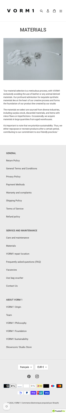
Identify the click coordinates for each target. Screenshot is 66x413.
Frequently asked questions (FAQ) (23, 262)
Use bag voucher (14, 278)
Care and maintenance (17, 237)
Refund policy (13, 216)
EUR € (40, 367)
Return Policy (13, 160)
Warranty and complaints (19, 192)
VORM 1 (17, 403)
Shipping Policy (14, 200)
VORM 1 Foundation (16, 331)
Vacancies (11, 269)
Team (9, 315)
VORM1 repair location (17, 253)
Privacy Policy (13, 176)
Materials (11, 245)
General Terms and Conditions (21, 168)
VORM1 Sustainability (17, 339)
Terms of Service (14, 208)
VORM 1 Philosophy (16, 323)
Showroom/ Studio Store (19, 347)
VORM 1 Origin (13, 307)
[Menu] (61, 10)
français (24, 367)
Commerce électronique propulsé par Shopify (40, 403)
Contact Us (12, 286)
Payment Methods (15, 184)
